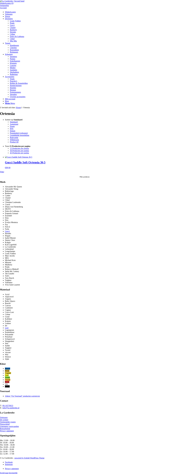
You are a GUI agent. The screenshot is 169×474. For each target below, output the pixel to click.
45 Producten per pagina (19, 153)
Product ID (14, 142)
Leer (7, 328)
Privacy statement (7, 431)
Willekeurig (14, 140)
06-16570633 (8, 406)
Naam (12, 126)
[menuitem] (87, 12)
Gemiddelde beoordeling (19, 135)
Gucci (7, 231)
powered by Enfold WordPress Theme (29, 458)
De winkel (4, 420)
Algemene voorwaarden (9, 426)
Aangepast (14, 124)
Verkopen (4, 417)
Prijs (11, 129)
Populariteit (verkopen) (19, 133)
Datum (12, 131)
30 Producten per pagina (19, 151)
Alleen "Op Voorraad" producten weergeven (22, 396)
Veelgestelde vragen (8, 422)
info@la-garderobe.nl (11, 408)
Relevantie (14, 137)
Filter (2, 172)
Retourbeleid (5, 429)
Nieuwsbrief (5, 424)
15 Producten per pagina (19, 148)
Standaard (14, 122)
